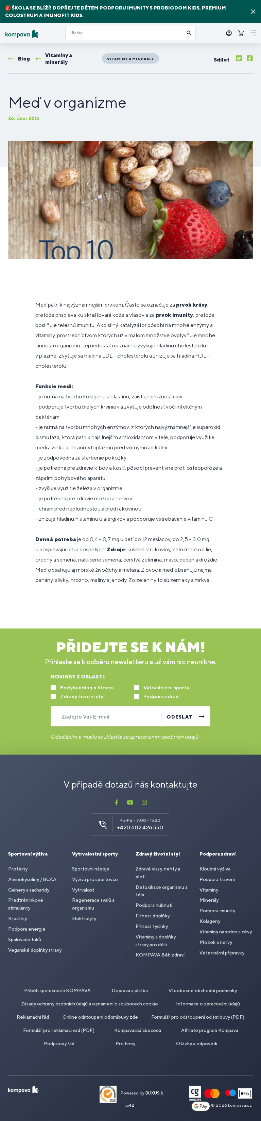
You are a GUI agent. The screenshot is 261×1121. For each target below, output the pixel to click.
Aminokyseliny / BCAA (32, 879)
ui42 (129, 1105)
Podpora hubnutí (154, 905)
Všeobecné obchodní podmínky (203, 990)
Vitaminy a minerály (130, 59)
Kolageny (209, 921)
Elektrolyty (84, 918)
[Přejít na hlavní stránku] (32, 34)
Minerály (209, 900)
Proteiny (18, 869)
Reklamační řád (33, 1017)
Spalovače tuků (24, 939)
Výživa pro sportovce (95, 879)
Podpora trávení (217, 879)
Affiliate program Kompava (209, 1030)
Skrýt (253, 11)
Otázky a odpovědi (196, 1043)
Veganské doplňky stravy (35, 950)
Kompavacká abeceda (137, 1030)
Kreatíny (17, 918)
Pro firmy (125, 1043)
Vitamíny (208, 890)
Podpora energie (27, 929)
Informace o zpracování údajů (208, 1003)
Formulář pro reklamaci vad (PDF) (58, 1030)
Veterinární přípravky (221, 952)
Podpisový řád (59, 1043)
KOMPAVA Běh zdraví (160, 955)
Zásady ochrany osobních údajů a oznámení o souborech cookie (89, 1003)
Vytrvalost (83, 890)
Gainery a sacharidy (28, 890)
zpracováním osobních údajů (163, 737)
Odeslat (179, 717)
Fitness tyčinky (152, 926)
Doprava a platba (130, 990)
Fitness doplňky (153, 915)
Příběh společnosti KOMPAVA (57, 990)
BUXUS (152, 1093)
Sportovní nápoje (90, 869)
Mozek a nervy (215, 942)
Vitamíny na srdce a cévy (225, 931)
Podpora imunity (217, 910)
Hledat (189, 33)
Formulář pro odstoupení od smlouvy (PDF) (197, 1017)
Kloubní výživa (214, 869)
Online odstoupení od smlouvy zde (100, 1017)
